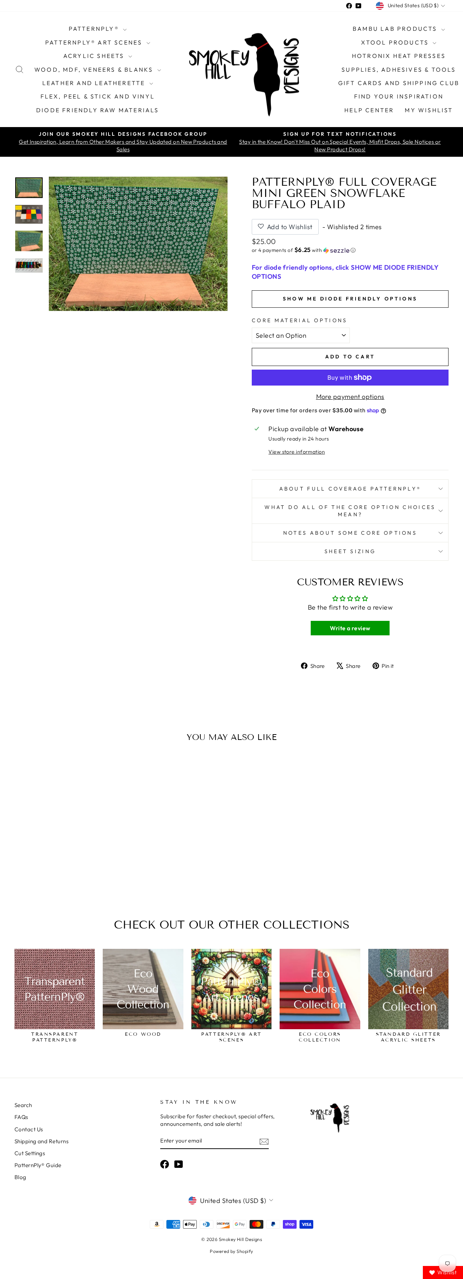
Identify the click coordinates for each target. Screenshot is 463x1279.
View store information (296, 452)
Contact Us (28, 1129)
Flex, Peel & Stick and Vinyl (98, 96)
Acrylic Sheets (95, 55)
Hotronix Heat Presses (399, 55)
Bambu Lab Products (396, 28)
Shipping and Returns (41, 1141)
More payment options (350, 396)
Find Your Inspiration (398, 96)
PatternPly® (95, 28)
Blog (20, 1177)
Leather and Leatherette (95, 83)
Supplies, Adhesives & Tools (398, 69)
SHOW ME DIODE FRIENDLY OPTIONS (350, 298)
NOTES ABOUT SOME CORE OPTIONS (350, 533)
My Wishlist (429, 110)
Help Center (369, 110)
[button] (350, 250)
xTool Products (396, 42)
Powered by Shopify (231, 1251)
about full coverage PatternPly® (350, 488)
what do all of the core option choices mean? (350, 511)
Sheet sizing (350, 551)
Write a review (350, 628)
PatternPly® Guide (37, 1165)
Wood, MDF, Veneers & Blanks (95, 69)
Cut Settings (29, 1153)
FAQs (21, 1117)
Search (23, 1105)
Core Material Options (300, 320)
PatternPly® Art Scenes (95, 42)
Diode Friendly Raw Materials (97, 110)
